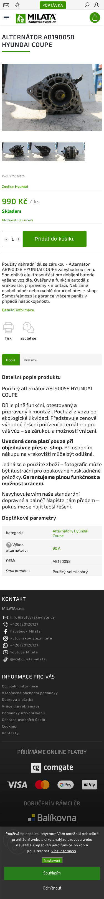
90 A (56, 548)
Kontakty (10, 733)
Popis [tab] (11, 360)
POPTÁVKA (52, 5)
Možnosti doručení (17, 220)
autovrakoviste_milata (31, 638)
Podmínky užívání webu (23, 713)
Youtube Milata (24, 652)
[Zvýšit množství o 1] (18, 239)
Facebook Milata (25, 631)
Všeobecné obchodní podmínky (30, 692)
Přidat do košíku (55, 239)
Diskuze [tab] (30, 360)
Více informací (63, 851)
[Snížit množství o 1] (6, 239)
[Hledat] (87, 5)
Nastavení (52, 860)
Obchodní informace (20, 686)
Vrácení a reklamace (21, 706)
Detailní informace (18, 309)
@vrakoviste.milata (28, 659)
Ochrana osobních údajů (23, 719)
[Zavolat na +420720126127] (18, 5)
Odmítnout (52, 888)
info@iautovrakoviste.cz (32, 617)
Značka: (15, 186)
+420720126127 (24, 624)
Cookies (9, 726)
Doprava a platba (18, 699)
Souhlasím (52, 873)
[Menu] (6, 16)
